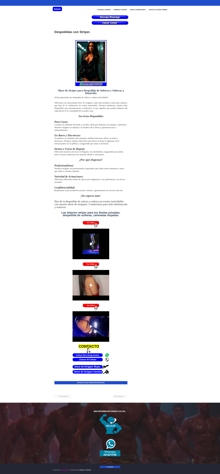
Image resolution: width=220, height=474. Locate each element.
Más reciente (63, 396)
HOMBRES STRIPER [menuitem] (120, 10)
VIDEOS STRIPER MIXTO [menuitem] (138, 10)
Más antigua (118, 396)
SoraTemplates (64, 470)
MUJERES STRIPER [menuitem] (104, 10)
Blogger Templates (85, 470)
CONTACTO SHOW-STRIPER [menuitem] (158, 10)
